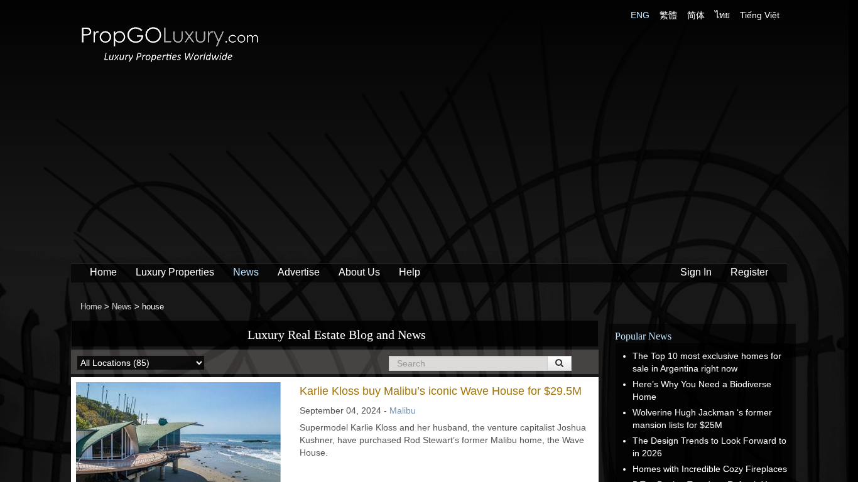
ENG (640, 15)
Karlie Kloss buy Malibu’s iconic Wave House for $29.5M (441, 391)
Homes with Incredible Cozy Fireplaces (710, 469)
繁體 (668, 15)
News (246, 272)
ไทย (722, 15)
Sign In (696, 272)
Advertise (299, 272)
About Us (359, 272)
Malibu (402, 410)
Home (103, 272)
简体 (696, 15)
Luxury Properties (175, 272)
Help (409, 272)
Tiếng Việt (759, 15)
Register (749, 272)
